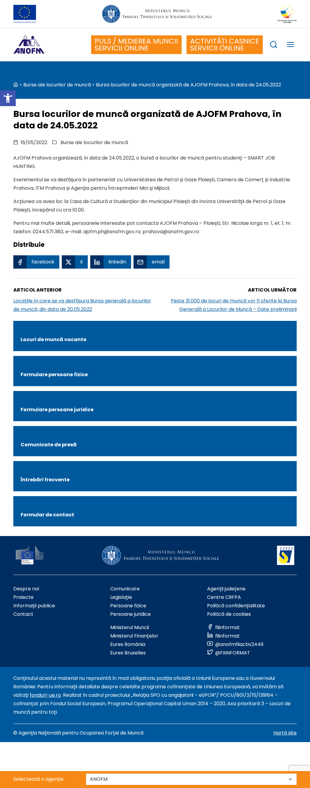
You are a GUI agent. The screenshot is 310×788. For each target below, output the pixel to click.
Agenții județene (226, 588)
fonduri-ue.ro (45, 695)
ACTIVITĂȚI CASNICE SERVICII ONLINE (224, 44)
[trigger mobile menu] (291, 45)
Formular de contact (47, 514)
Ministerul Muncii (129, 627)
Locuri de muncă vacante (53, 339)
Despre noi (26, 588)
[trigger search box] (274, 45)
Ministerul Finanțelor (134, 635)
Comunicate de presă (49, 444)
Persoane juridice (130, 614)
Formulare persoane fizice (54, 374)
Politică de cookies (229, 614)
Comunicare (125, 588)
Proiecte (23, 597)
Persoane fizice (128, 605)
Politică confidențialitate (236, 605)
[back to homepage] (15, 84)
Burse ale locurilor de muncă (57, 84)
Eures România (127, 644)
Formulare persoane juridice (57, 409)
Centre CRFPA (224, 597)
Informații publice (34, 605)
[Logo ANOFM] (29, 45)
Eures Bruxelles (128, 652)
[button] (8, 98)
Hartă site (285, 732)
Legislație (121, 597)
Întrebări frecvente (45, 479)
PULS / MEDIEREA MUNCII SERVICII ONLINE (136, 44)
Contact (23, 614)
